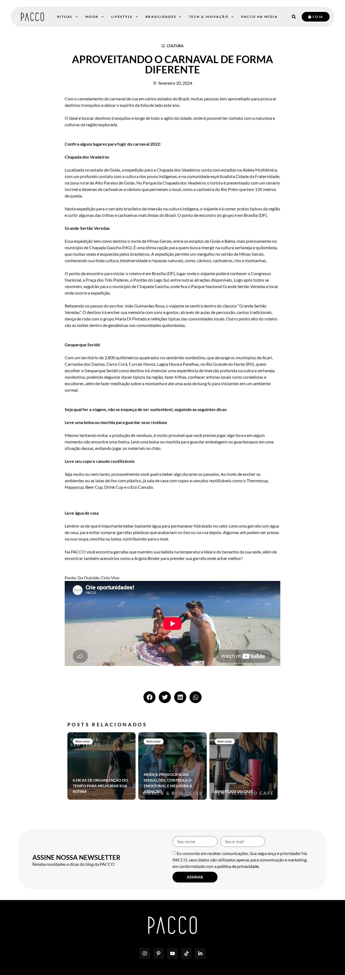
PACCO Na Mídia (259, 17)
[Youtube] (172, 953)
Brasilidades (161, 17)
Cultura (175, 45)
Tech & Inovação (209, 17)
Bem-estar (82, 741)
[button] (294, 16)
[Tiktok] (186, 953)
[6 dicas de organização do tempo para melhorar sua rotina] (101, 766)
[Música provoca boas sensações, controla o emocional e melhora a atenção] (172, 766)
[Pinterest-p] (158, 953)
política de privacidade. (238, 866)
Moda (92, 17)
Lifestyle (122, 17)
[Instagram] (144, 953)
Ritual (65, 17)
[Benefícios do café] (243, 766)
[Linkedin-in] (200, 953)
